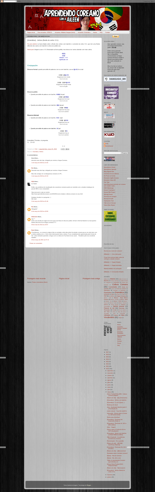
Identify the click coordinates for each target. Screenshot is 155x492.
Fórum (119, 343)
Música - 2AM (107, 297)
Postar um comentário (36, 243)
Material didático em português (113, 268)
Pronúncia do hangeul (110, 196)
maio (109, 387)
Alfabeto (112, 279)
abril (108, 389)
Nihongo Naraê (108, 194)
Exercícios (123, 290)
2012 (107, 364)
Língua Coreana (121, 296)
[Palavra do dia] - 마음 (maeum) (116, 468)
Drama (112, 288)
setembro (110, 377)
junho (109, 385)
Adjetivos (106, 279)
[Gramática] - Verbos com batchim (116, 400)
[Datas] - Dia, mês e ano (114, 458)
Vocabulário (109, 317)
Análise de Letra (122, 279)
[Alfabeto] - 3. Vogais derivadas (113, 265)
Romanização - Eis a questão (115, 441)
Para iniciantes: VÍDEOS (45, 32)
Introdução (106, 294)
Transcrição (122, 313)
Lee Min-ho (112, 296)
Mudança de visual (112, 405)
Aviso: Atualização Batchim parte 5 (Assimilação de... (117, 408)
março (109, 392)
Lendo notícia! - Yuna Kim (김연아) (117, 411)
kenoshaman (109, 146)
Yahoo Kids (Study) (109, 205)
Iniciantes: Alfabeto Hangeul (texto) (65, 32)
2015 (107, 357)
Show (114, 311)
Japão (112, 294)
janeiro (109, 477)
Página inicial (31, 32)
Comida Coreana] (124, 280)
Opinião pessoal (118, 306)
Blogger (89, 485)
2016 (107, 354)
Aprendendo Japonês (110, 169)
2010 (107, 368)
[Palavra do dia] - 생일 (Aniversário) (117, 397)
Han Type (106, 182)
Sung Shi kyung (122, 311)
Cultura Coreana (120, 284)
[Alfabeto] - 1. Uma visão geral (112, 254)
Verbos (41, 151)
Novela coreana (114, 304)
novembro (110, 373)
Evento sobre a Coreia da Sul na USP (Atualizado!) (116, 430)
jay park (118, 294)
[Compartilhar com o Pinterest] (68, 149)
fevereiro (110, 474)
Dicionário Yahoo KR (110, 180)
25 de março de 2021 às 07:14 (40, 239)
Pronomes (107, 310)
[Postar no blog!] (63, 149)
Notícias (106, 304)
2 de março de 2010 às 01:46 (39, 201)
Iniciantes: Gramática (84, 32)
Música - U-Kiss (113, 302)
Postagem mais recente (36, 278)
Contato (107, 32)
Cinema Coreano (114, 280)
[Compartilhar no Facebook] (67, 149)
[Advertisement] (63, 262)
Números (123, 304)
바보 (32, 181)
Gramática (36, 151)
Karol (33, 230)
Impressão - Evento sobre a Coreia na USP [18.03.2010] (117, 414)
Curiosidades (113, 287)
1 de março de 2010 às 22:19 (39, 176)
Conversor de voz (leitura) (111, 173)
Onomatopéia (107, 306)
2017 (107, 352)
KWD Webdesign (109, 188)
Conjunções (108, 282)
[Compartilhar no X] (65, 149)
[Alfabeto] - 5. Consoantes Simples (114, 271)
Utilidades (107, 315)
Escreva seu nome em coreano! (113, 251)
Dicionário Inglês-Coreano (111, 178)
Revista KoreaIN (108, 198)
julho (108, 382)
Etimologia (115, 290)
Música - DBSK (124, 299)
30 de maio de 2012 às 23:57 (39, 224)
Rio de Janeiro (122, 310)
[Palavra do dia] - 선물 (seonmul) (116, 451)
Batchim (106, 280)
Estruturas (107, 290)
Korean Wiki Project (109, 192)
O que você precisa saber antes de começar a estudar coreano (114, 258)
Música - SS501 (118, 301)
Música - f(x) (109, 301)
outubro (109, 375)
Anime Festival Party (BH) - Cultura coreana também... (117, 394)
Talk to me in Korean (110, 203)
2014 (107, 359)
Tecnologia (106, 313)
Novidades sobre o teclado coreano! (117, 453)
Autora (95, 32)
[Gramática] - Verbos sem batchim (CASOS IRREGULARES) (116, 434)
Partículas (121, 308)
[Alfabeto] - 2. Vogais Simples (112, 262)
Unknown (34, 216)
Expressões (107, 292)
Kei (32, 168)
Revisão (115, 310)
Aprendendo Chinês (109, 167)
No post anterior (32, 44)
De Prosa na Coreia (109, 176)
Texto (114, 313)
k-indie (123, 294)
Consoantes (116, 282)
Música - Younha (122, 302)
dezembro (110, 370)
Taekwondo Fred (109, 201)
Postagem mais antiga (91, 278)
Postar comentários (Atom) (39, 282)
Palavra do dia (109, 308)
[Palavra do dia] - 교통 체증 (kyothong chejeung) (114, 444)
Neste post (30, 49)
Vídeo (123, 315)
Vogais (120, 317)
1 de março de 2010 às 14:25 (39, 162)
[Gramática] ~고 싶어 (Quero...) (116, 402)
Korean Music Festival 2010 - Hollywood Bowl (115, 465)
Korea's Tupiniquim (109, 190)
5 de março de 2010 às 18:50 (39, 211)
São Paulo (107, 311)
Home (119, 324)
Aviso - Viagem (111, 427)
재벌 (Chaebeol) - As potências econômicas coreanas (116, 437)
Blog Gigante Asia (109, 171)
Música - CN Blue (114, 299)
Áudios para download (113, 417)
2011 (107, 366)
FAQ (101, 32)
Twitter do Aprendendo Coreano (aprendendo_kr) (116, 461)
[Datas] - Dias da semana (114, 455)
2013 (107, 361)
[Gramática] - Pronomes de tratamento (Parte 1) (114, 420)
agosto (109, 380)
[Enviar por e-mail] (62, 149)
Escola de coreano (121, 288)
